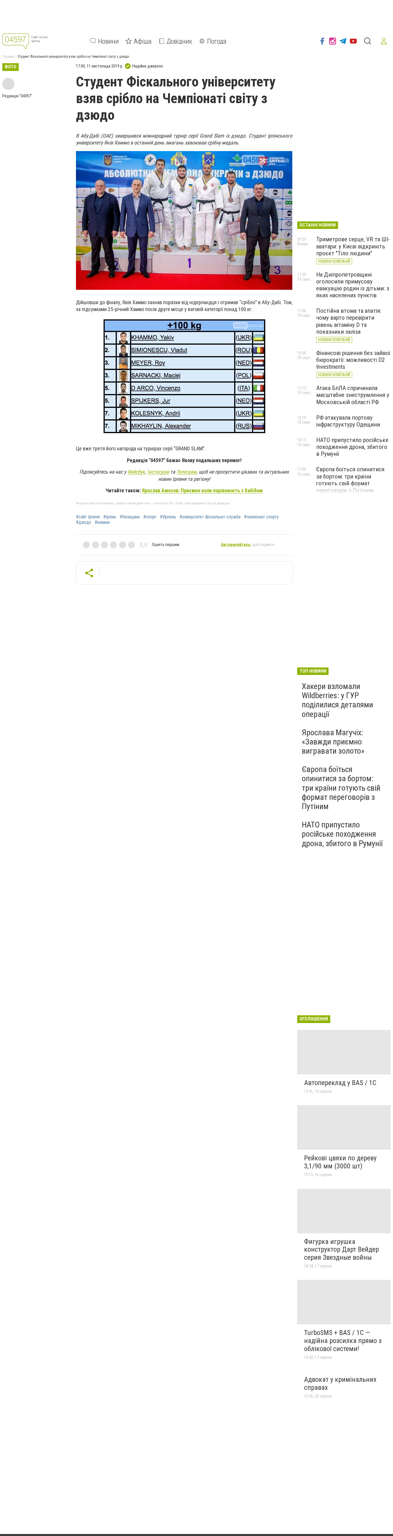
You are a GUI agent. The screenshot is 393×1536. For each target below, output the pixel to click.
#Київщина (130, 517)
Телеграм (186, 472)
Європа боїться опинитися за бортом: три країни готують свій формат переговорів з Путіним (350, 479)
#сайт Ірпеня (88, 517)
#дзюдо (83, 522)
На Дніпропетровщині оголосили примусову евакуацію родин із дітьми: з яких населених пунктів (352, 285)
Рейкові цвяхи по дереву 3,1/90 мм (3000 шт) (340, 1162)
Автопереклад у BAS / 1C (340, 1083)
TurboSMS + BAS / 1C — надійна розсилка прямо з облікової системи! (342, 1340)
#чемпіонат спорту (261, 517)
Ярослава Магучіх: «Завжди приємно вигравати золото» (333, 742)
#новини (102, 522)
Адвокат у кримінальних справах (340, 1383)
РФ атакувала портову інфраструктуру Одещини (348, 421)
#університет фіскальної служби (210, 517)
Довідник (179, 41)
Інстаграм (158, 472)
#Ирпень (168, 517)
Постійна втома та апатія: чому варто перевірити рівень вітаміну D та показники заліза (348, 321)
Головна (8, 57)
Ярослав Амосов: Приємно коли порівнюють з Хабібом (202, 490)
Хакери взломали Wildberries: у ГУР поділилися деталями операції (337, 700)
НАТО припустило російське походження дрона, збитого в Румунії (352, 447)
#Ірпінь (109, 517)
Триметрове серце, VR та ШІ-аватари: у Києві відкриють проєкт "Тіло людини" (353, 246)
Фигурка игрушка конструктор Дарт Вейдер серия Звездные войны (341, 1249)
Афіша (143, 41)
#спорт (150, 517)
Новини (108, 41)
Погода (216, 41)
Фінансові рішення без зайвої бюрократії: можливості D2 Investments (353, 360)
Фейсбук (136, 472)
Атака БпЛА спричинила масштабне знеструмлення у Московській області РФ (352, 395)
